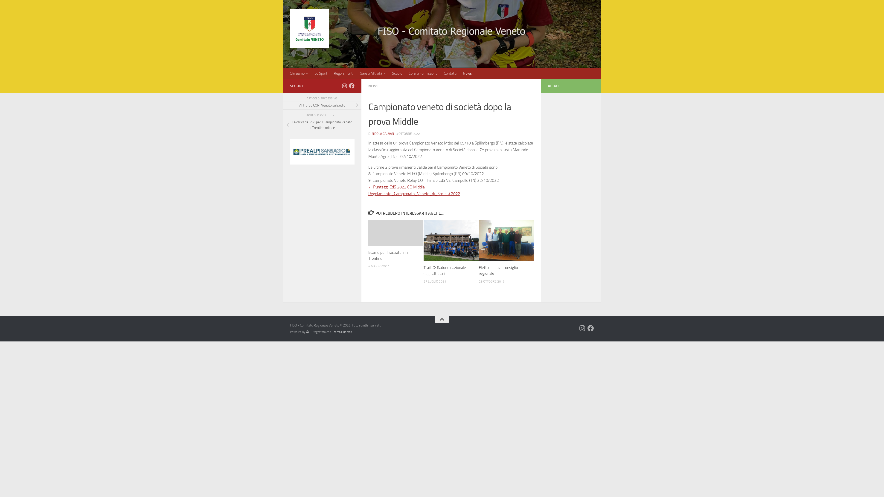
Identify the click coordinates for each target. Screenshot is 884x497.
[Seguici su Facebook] (352, 86)
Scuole (397, 73)
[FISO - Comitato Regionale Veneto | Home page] (309, 28)
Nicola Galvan (383, 134)
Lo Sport (320, 73)
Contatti (450, 73)
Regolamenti (343, 73)
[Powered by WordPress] (307, 331)
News (467, 73)
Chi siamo (297, 73)
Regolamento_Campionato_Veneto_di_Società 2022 (414, 193)
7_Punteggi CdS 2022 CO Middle (396, 187)
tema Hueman (343, 332)
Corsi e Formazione (423, 73)
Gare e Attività (371, 73)
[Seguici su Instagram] (344, 86)
